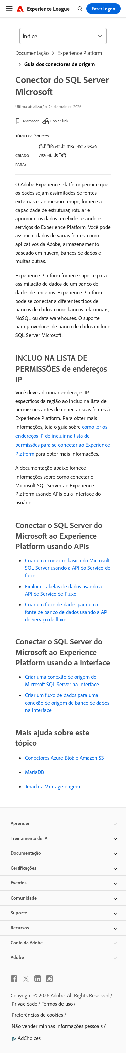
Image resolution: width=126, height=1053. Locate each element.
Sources (41, 136)
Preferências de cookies (37, 1014)
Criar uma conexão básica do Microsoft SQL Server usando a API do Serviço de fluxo (67, 568)
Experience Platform (79, 52)
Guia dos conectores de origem (59, 64)
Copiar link (59, 120)
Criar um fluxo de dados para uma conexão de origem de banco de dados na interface (67, 702)
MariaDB (34, 772)
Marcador (31, 120)
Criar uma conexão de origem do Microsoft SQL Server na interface (62, 680)
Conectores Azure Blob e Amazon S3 (64, 757)
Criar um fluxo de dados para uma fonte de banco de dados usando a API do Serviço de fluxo (67, 612)
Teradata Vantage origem (52, 786)
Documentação (32, 52)
